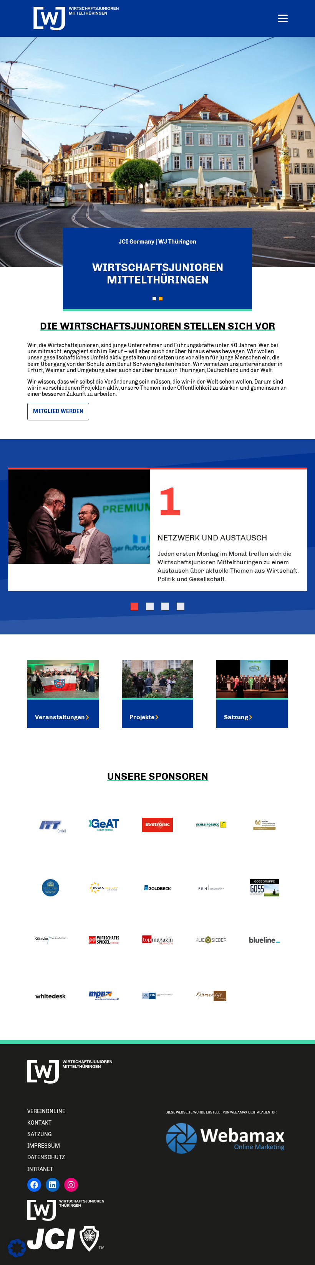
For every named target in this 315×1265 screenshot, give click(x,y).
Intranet (40, 1169)
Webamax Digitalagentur (253, 1112)
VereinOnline (46, 1111)
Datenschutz (46, 1157)
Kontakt (39, 1123)
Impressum (43, 1146)
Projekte (141, 717)
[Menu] (282, 19)
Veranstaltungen (60, 717)
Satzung (236, 717)
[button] (154, 298)
